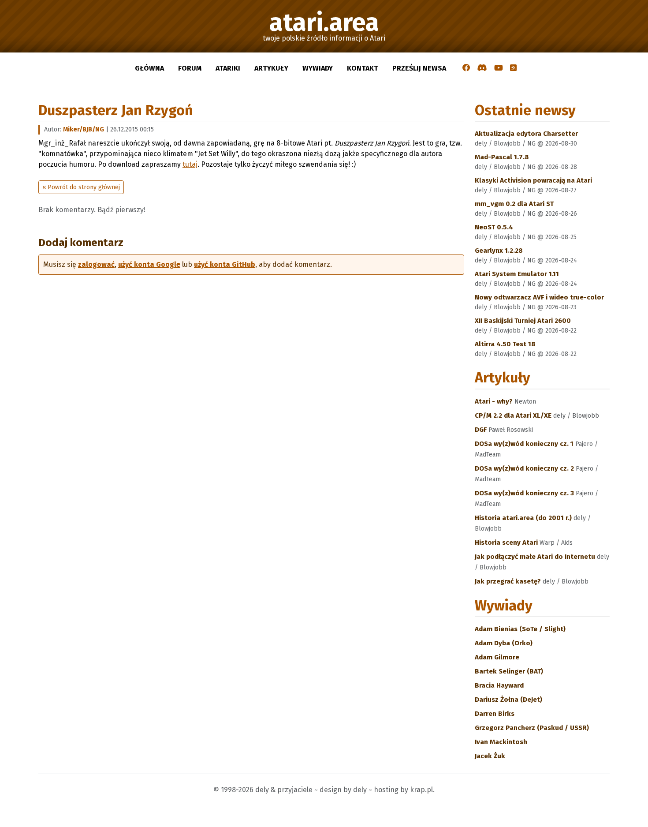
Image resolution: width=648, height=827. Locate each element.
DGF (481, 430)
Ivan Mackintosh (501, 742)
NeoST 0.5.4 (494, 227)
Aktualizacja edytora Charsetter (526, 134)
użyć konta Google (149, 264)
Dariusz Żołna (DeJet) (508, 700)
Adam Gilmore (497, 657)
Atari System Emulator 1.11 (517, 274)
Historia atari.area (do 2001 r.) (524, 518)
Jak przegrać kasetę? (509, 581)
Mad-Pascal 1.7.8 (502, 157)
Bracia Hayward (499, 685)
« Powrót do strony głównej (81, 187)
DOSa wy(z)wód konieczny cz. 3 (525, 493)
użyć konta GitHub (224, 264)
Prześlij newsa (419, 68)
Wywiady (317, 68)
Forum (189, 68)
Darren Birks (494, 714)
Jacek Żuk (490, 756)
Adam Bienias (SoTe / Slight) (520, 629)
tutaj (189, 164)
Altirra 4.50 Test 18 (505, 344)
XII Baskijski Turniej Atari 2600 (523, 321)
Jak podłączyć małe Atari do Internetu (536, 557)
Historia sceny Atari (507, 542)
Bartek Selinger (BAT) (509, 671)
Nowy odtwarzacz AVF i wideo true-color (539, 297)
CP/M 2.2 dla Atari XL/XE (514, 415)
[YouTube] (498, 68)
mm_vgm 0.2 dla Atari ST (514, 204)
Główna (149, 68)
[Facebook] (466, 68)
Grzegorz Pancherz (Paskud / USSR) (532, 728)
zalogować (96, 264)
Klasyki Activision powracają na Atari (533, 180)
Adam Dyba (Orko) (504, 643)
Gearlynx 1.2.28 (499, 250)
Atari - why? (494, 401)
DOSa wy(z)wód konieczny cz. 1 (525, 444)
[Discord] (482, 68)
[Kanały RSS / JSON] (513, 68)
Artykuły (271, 68)
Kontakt (362, 68)
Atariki (228, 68)
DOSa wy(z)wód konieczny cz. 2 (525, 468)
